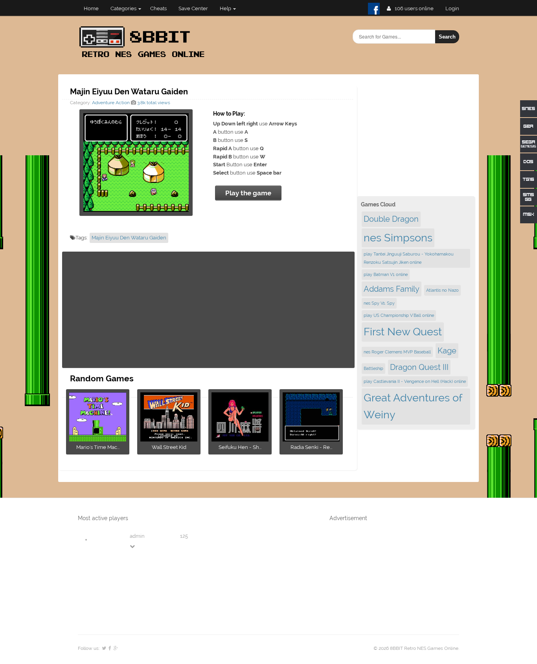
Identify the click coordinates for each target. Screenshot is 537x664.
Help (225, 8)
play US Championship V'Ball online (399, 315)
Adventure (103, 102)
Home (91, 8)
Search (447, 37)
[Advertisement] (208, 310)
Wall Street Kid (169, 447)
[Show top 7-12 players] (133, 546)
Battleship (373, 368)
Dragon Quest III (419, 367)
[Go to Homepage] (144, 58)
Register (455, 8)
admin (137, 536)
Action (123, 102)
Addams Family (391, 289)
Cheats (158, 8)
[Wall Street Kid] (168, 439)
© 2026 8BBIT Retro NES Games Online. (416, 648)
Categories (123, 8)
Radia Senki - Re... (311, 447)
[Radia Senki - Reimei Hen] (311, 439)
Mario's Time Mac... (98, 447)
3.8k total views (153, 102)
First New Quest (403, 332)
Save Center (193, 8)
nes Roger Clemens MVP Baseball (397, 351)
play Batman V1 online (386, 274)
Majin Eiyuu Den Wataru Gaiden (129, 238)
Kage (447, 350)
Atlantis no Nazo (442, 290)
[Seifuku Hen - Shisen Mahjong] (239, 439)
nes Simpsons (398, 238)
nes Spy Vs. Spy (379, 303)
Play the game (248, 193)
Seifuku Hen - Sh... (240, 447)
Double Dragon (391, 219)
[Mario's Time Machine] (97, 439)
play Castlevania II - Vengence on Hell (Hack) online (415, 381)
